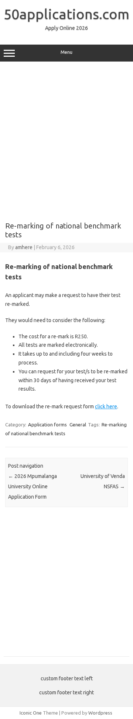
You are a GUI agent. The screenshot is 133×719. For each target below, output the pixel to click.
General (77, 424)
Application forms (47, 424)
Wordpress (100, 712)
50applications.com (66, 14)
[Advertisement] (66, 139)
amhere (24, 247)
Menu (66, 52)
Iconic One (31, 712)
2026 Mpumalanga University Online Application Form (32, 486)
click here (106, 406)
